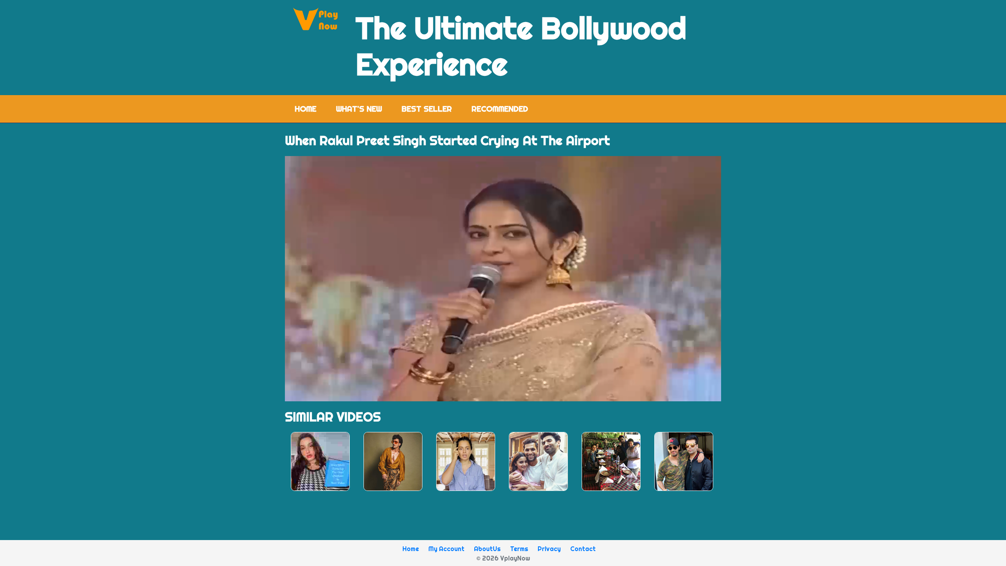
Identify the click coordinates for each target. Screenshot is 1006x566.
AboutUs (487, 549)
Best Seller (427, 109)
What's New (359, 109)
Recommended (500, 109)
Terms (519, 549)
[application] (503, 278)
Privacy (549, 549)
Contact (583, 549)
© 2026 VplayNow (503, 558)
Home (310, 109)
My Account (446, 549)
